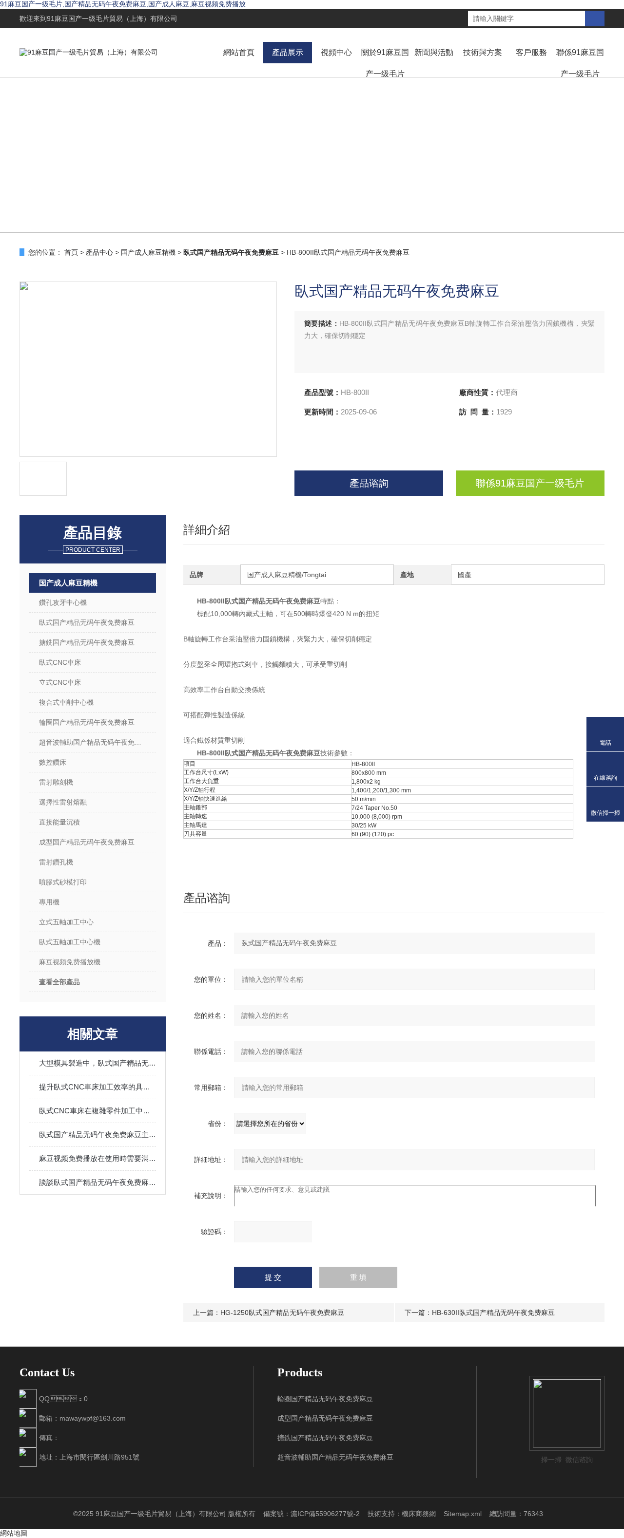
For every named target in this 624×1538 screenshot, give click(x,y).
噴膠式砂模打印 (63, 882)
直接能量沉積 (59, 822)
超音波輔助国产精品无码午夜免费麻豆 (97, 742)
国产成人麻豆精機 (148, 252)
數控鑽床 (52, 762)
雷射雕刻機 (56, 782)
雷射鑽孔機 (56, 862)
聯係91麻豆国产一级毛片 (580, 63)
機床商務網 (419, 1514)
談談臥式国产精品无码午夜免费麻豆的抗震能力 (97, 1182)
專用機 (49, 902)
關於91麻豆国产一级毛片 (385, 63)
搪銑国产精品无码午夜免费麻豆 (87, 642)
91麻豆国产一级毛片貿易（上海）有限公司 (112, 18)
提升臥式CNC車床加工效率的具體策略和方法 (97, 1087)
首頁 (71, 252)
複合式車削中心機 (66, 702)
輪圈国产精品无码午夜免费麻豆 (87, 722)
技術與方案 (482, 52)
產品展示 (287, 52)
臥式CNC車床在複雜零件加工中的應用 (97, 1111)
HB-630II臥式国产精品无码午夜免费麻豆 (493, 1312)
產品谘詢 (369, 483)
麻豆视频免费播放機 (69, 962)
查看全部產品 (59, 982)
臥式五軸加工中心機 (69, 942)
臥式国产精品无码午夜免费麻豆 (87, 622)
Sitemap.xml (463, 1514)
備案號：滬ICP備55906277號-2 (311, 1514)
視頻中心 (336, 52)
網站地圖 (13, 1533)
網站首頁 (238, 52)
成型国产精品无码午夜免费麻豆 (87, 842)
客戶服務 (531, 52)
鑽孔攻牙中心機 (63, 602)
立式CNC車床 (60, 682)
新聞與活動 (433, 52)
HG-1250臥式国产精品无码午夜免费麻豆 (282, 1312)
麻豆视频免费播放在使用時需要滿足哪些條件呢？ (97, 1158)
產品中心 (99, 252)
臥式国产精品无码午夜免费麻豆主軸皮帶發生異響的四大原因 (97, 1134)
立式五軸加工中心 (66, 922)
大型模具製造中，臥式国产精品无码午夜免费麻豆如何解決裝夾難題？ (97, 1063)
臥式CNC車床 (60, 662)
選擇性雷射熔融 (63, 802)
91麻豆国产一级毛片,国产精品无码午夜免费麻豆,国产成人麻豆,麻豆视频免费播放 (123, 4)
